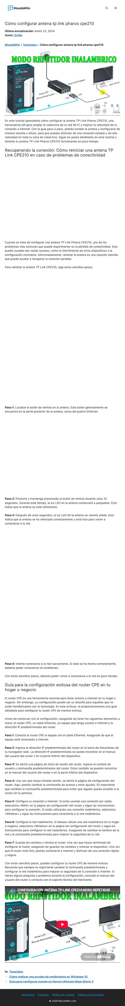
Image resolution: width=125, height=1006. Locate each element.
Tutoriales (30, 44)
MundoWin (12, 44)
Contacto (43, 994)
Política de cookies (63, 994)
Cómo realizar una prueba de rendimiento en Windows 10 (48, 976)
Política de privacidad (91, 994)
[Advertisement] (62, 184)
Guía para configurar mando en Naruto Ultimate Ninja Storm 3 (51, 981)
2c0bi (18, 35)
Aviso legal (28, 994)
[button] (106, 8)
